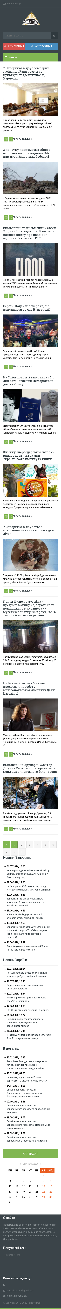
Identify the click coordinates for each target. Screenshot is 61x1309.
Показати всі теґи (11, 1255)
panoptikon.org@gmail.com (20, 1290)
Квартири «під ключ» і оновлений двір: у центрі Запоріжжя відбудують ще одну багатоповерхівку (28, 874)
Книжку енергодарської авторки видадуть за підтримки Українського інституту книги (28, 455)
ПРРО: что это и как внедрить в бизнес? (28, 1010)
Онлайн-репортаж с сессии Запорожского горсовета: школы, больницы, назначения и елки (24, 1093)
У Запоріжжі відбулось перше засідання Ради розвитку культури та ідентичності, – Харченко (26, 73)
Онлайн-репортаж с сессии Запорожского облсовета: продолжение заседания (28, 1109)
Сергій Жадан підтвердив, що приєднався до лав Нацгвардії (26, 307)
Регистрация (16, 46)
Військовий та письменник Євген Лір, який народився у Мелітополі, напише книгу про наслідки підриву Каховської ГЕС (30, 233)
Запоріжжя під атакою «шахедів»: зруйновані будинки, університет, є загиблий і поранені (25, 902)
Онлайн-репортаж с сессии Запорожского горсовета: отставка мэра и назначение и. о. (28, 1125)
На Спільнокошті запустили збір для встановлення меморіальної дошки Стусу (29, 380)
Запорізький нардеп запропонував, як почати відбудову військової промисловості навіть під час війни (27, 1065)
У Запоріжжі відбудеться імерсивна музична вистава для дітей (28, 530)
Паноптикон (34, 1302)
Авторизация (43, 46)
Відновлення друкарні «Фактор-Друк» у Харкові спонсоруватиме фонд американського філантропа (30, 768)
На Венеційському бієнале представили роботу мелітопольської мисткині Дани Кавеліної (29, 688)
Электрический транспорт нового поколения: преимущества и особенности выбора (25, 1022)
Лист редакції (14, 3)
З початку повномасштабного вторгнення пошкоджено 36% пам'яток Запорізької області (26, 153)
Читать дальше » (22, 139)
